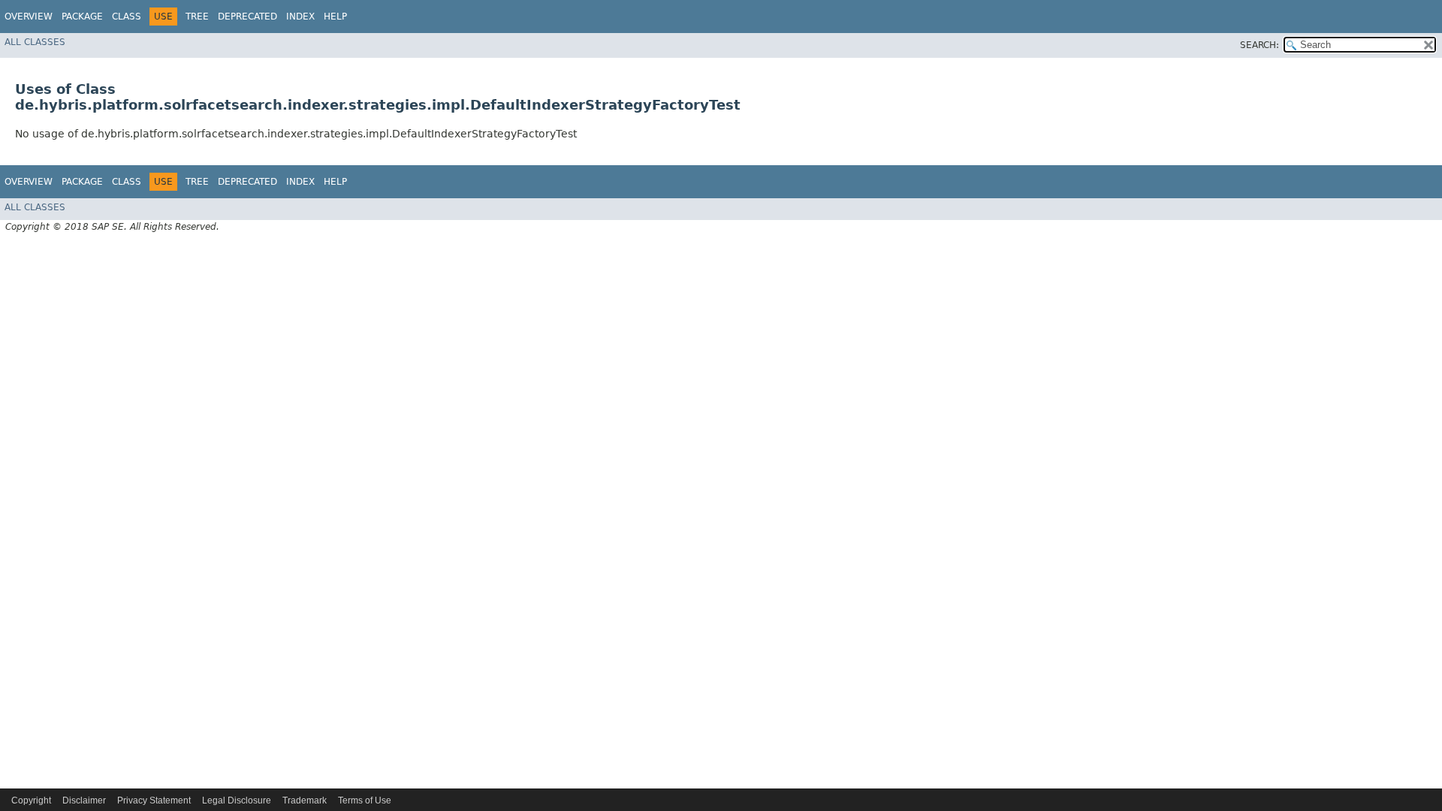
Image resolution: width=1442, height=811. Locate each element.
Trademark (304, 800)
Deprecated (247, 16)
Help (335, 16)
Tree (197, 16)
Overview (29, 16)
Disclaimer (84, 800)
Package (82, 16)
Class (126, 16)
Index (300, 16)
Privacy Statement (154, 800)
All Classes (35, 42)
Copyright (31, 800)
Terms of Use (364, 800)
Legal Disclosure (236, 800)
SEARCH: (1259, 45)
